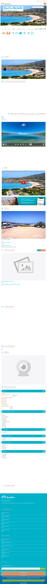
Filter (40, 1)
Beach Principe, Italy (5, 526)
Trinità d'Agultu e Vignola (21, 29)
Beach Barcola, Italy (5, 512)
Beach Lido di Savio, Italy (6, 539)
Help (42, 1)
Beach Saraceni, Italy (5, 522)
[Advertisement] (23, 45)
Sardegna (13, 29)
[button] (45, 1)
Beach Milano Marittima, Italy (6, 542)
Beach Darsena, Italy (5, 549)
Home (37, 1)
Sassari (9, 29)
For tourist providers (23, 572)
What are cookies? (23, 583)
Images (43, 250)
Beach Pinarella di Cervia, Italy (6, 545)
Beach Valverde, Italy (5, 552)
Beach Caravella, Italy (5, 529)
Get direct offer (23, 575)
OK (23, 580)
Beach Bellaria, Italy (5, 556)
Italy (5, 29)
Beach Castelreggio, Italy (5, 516)
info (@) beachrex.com (8, 565)
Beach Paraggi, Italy (5, 519)
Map (39, 250)
